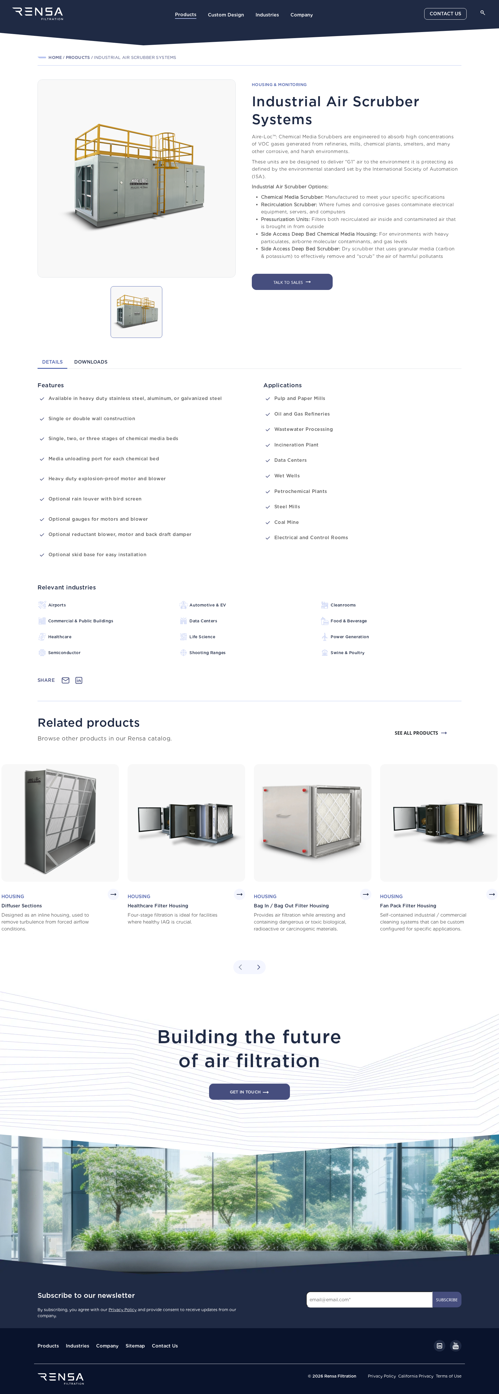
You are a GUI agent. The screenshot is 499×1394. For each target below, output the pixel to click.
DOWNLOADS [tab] (90, 362)
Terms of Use (448, 1376)
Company (302, 15)
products (78, 57)
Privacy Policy (382, 1376)
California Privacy (415, 1376)
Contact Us (165, 1346)
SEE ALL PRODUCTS (416, 733)
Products (185, 14)
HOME (55, 57)
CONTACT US (445, 13)
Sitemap (135, 1346)
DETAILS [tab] (52, 362)
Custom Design (226, 15)
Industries (267, 15)
